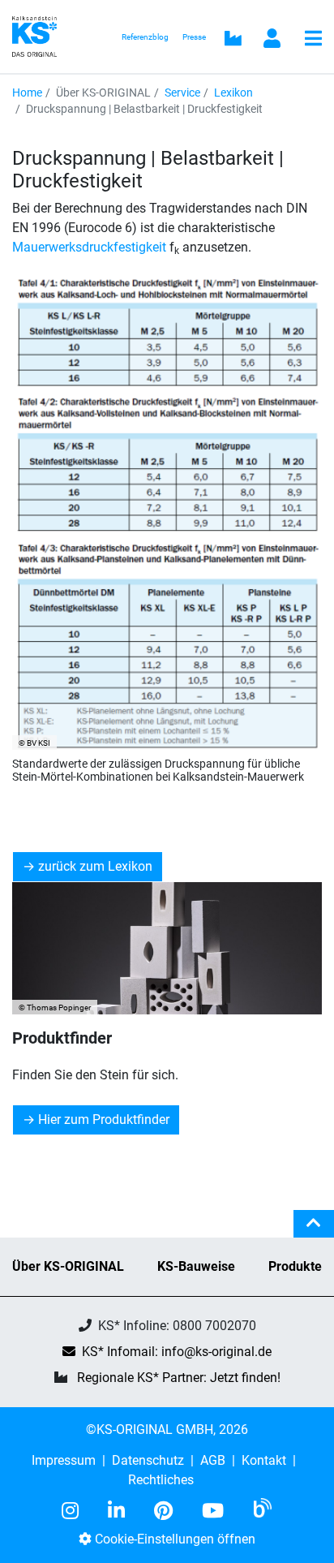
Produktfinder (62, 1038)
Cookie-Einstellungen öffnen (173, 1539)
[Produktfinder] (167, 948)
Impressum (64, 1460)
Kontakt (264, 1460)
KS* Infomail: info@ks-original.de (177, 1351)
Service (182, 92)
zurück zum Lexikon (95, 866)
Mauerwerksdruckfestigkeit (89, 247)
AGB (212, 1460)
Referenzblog (145, 37)
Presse (194, 37)
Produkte (295, 1266)
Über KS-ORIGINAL (68, 1266)
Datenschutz (148, 1460)
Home (27, 92)
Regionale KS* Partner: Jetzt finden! (178, 1377)
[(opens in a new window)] (77, 1511)
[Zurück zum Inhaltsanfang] (313, 1230)
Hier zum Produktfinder (103, 1119)
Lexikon (233, 92)
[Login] (272, 40)
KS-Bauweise (196, 1266)
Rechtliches (161, 1480)
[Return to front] (39, 35)
